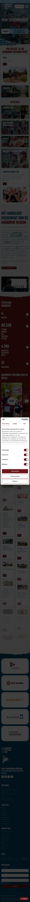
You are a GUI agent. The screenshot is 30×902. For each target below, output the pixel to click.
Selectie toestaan (15, 476)
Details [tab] (15, 423)
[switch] (26, 455)
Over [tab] (24, 423)
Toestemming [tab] (5, 423)
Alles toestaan (15, 471)
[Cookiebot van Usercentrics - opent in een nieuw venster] (21, 420)
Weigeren (15, 481)
